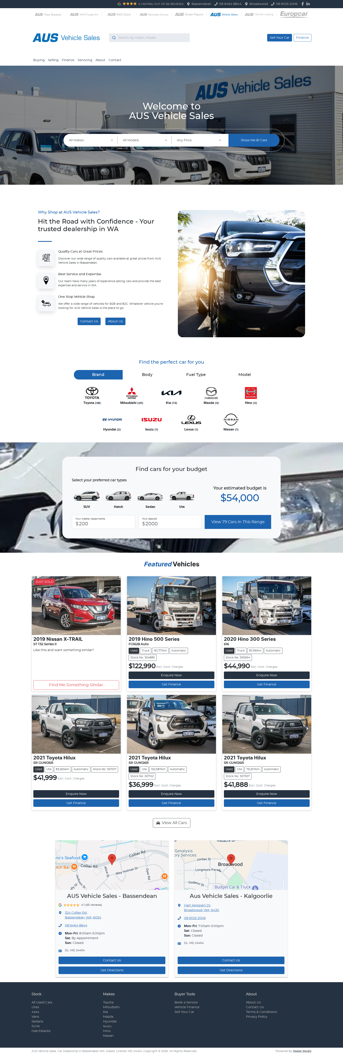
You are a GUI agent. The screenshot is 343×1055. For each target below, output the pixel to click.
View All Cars (174, 823)
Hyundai (110, 1021)
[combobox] (149, 37)
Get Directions (112, 970)
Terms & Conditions (261, 1012)
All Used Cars (42, 1002)
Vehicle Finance (186, 1007)
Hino (107, 1031)
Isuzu (107, 1026)
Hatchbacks (41, 1031)
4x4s (35, 1012)
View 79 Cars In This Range (238, 522)
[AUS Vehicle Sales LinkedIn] (308, 4)
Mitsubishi (111, 1007)
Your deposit (149, 519)
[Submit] (113, 37)
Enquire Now (171, 675)
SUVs (36, 1026)
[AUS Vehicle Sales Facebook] (303, 4)
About (100, 60)
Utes (35, 1007)
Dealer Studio (302, 1051)
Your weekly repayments (90, 519)
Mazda (108, 1016)
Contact (115, 60)
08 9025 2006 (287, 4)
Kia (105, 1012)
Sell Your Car (279, 37)
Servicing (85, 60)
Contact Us (89, 321)
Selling (53, 60)
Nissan (108, 1035)
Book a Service (186, 1002)
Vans (35, 1016)
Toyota (108, 1002)
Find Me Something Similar (76, 685)
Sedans (37, 1021)
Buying (39, 60)
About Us (115, 321)
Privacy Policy (256, 1016)
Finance (302, 37)
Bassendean (201, 4)
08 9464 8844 (230, 4)
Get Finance (171, 684)
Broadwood (259, 4)
